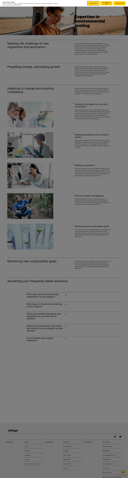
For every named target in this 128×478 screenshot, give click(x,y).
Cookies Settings (93, 3)
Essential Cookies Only (106, 3)
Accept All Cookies (119, 3)
